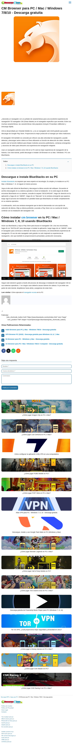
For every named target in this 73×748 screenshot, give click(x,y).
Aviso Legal (4, 710)
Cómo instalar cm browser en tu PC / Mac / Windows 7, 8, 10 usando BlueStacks (32, 168)
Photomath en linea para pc (9, 720)
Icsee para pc (5, 737)
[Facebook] (3, 351)
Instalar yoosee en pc (7, 731)
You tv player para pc (7, 717)
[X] (8, 351)
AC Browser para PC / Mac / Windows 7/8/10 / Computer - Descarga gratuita (34, 344)
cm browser (29, 217)
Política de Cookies (6, 706)
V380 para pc (5, 739)
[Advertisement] (36, 76)
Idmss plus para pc (6, 733)
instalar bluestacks (8, 181)
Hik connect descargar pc (8, 735)
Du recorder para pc (7, 726)
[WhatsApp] (13, 351)
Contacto (3, 712)
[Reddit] (18, 351)
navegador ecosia (30, 292)
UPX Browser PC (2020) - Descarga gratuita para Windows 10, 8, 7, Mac (32, 334)
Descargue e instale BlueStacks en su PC (20, 165)
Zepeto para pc (5, 724)
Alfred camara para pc (7, 718)
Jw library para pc (6, 741)
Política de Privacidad (7, 708)
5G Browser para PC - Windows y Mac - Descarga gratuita (27, 339)
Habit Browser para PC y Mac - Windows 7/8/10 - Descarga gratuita (31, 330)
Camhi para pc (5, 722)
